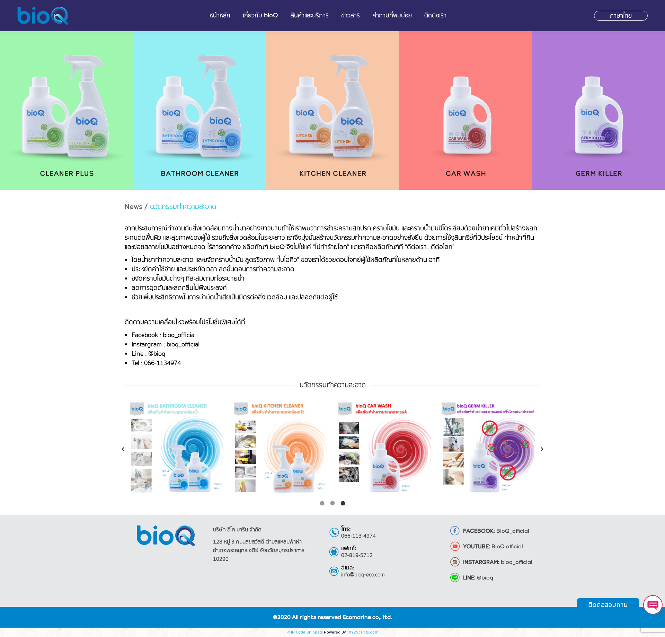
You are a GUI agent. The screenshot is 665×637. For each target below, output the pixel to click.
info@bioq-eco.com (363, 575)
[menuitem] (220, 15)
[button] (122, 449)
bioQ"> (44, 16)
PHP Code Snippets (304, 632)
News (134, 206)
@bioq (478, 578)
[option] (176, 449)
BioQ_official (496, 531)
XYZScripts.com (364, 632)
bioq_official (497, 562)
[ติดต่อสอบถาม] (653, 604)
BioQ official (493, 547)
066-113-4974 (358, 536)
